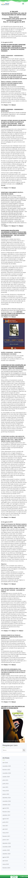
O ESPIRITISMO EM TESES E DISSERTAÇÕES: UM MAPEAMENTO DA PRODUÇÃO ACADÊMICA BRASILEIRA (13, 366)
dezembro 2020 (7, 843)
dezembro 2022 (7, 797)
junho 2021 (5, 822)
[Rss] (16, 877)
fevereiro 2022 (6, 811)
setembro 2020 (6, 853)
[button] (23, 3)
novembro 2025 (7, 766)
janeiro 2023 (6, 794)
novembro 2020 (7, 846)
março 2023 (6, 790)
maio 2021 (5, 825)
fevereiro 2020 (6, 867)
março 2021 (6, 832)
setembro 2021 (6, 815)
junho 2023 (5, 783)
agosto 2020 (6, 857)
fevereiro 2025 (6, 769)
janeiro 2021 (6, 839)
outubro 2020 (6, 850)
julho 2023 (5, 780)
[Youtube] (14, 877)
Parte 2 (14, 316)
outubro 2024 (6, 776)
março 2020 (6, 864)
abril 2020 (5, 860)
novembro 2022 (7, 801)
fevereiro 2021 (6, 836)
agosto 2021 (6, 818)
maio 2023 (5, 787)
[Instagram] (11, 877)
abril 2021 (5, 829)
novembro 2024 (7, 773)
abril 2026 (5, 762)
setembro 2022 (6, 804)
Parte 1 (6, 226)
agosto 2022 (6, 808)
